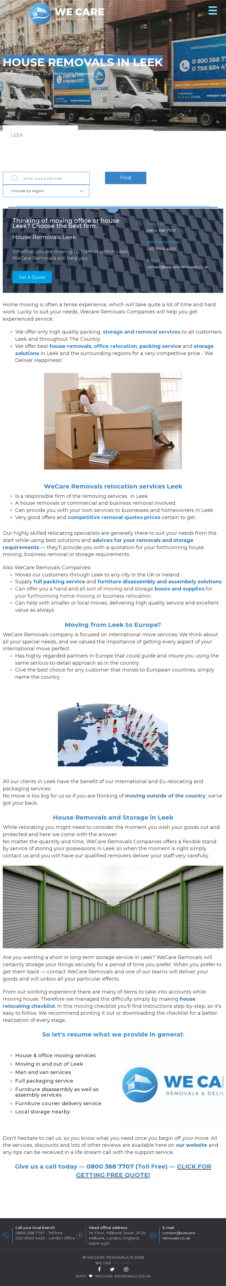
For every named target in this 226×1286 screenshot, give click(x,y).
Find (125, 178)
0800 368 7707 (161, 230)
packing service (160, 346)
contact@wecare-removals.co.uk (177, 267)
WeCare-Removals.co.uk (123, 1276)
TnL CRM (121, 1263)
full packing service (59, 582)
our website (191, 1145)
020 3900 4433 (161, 248)
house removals (70, 346)
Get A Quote (32, 277)
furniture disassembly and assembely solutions (160, 582)
